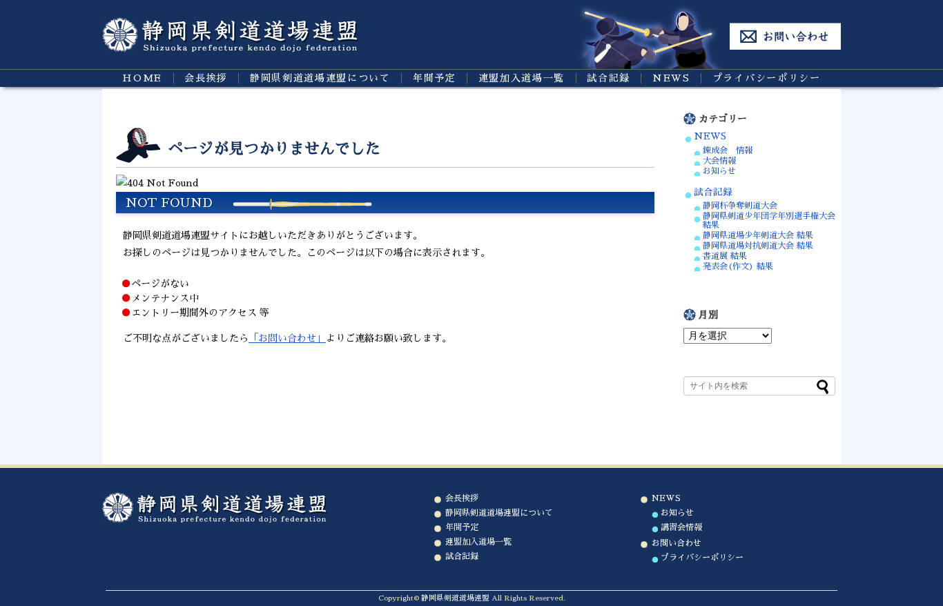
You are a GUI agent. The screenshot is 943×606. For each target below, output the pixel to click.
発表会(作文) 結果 (738, 266)
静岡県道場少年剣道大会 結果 (758, 235)
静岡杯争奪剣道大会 (740, 206)
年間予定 (434, 78)
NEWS (671, 78)
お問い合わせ (676, 543)
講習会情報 (681, 527)
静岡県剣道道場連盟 (455, 598)
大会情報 (719, 161)
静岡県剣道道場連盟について (320, 78)
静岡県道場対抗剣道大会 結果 (758, 246)
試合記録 (608, 78)
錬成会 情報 (727, 150)
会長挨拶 (206, 78)
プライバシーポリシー (766, 78)
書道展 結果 (725, 256)
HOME (142, 78)
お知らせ (719, 171)
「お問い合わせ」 (287, 338)
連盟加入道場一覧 (521, 78)
